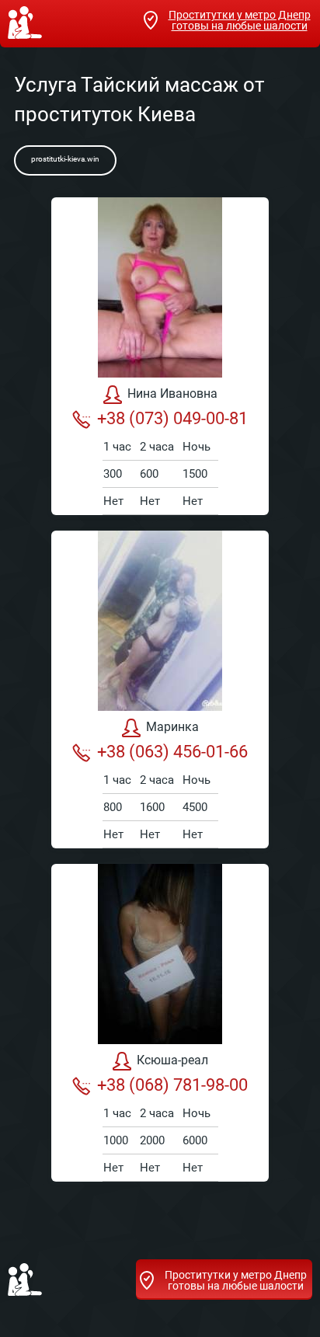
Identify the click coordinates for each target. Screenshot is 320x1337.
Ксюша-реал (172, 1060)
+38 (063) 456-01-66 (172, 751)
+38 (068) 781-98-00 (172, 1085)
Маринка (172, 726)
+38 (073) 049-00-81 (172, 418)
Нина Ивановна (172, 393)
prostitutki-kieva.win (65, 159)
